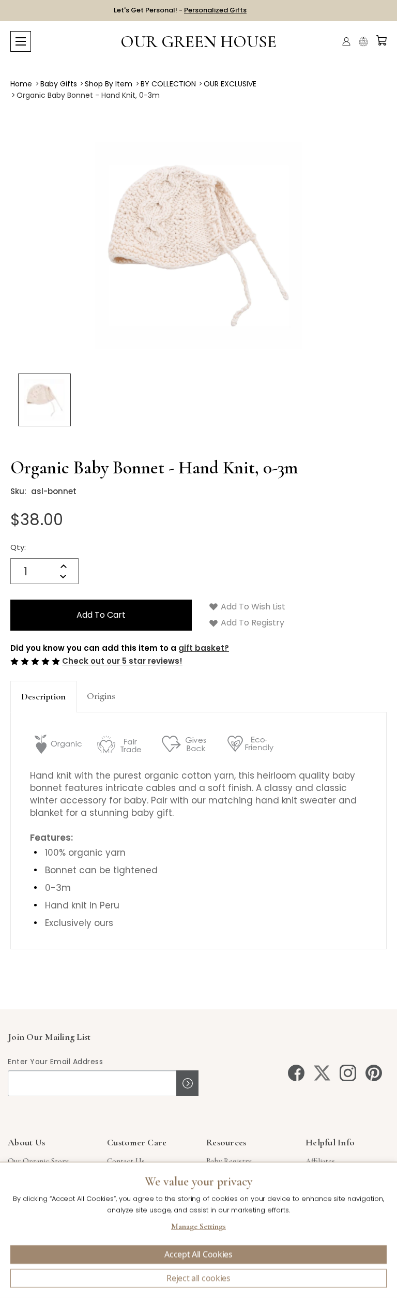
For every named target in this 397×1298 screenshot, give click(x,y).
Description (43, 696)
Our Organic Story (38, 1161)
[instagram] (348, 1073)
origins (101, 696)
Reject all (198, 1278)
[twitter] (322, 1073)
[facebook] (296, 1073)
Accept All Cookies (198, 1254)
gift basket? (203, 648)
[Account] (346, 41)
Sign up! (187, 1083)
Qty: (18, 547)
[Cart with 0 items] (381, 40)
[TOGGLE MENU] (20, 41)
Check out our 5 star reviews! (122, 661)
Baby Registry (228, 1161)
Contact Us (126, 1161)
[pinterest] (373, 1073)
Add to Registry (251, 623)
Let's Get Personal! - (180, 10)
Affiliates (320, 1161)
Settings (198, 1227)
